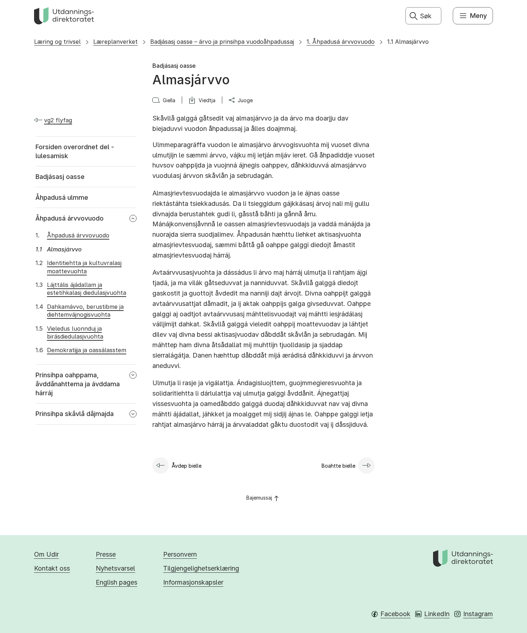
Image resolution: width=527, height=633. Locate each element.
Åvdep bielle (186, 466)
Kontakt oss (52, 568)
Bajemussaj (259, 498)
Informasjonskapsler (193, 582)
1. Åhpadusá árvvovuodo (341, 41)
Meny (478, 15)
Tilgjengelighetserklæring (201, 568)
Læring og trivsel (57, 41)
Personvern (180, 554)
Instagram (478, 614)
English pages (116, 582)
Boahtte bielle (338, 466)
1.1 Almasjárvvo (408, 41)
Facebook (395, 614)
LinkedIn (437, 614)
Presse (106, 554)
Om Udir (46, 554)
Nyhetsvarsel (115, 568)
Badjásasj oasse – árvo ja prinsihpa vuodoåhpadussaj (222, 41)
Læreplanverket (115, 41)
